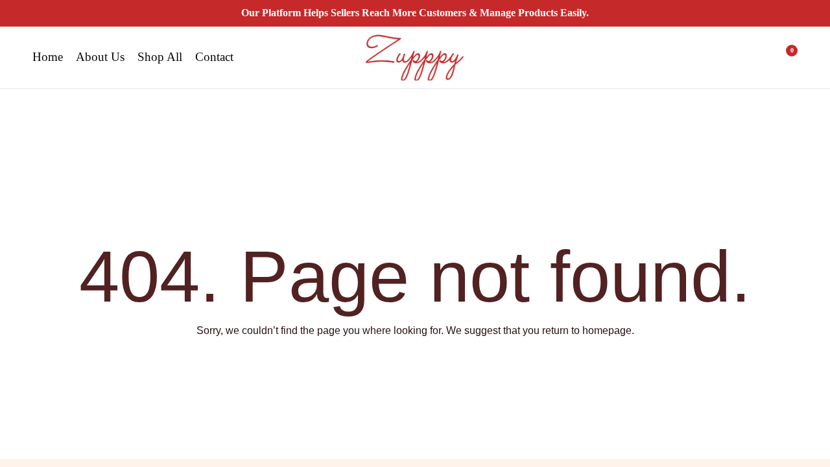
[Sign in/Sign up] (717, 57)
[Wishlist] (751, 57)
